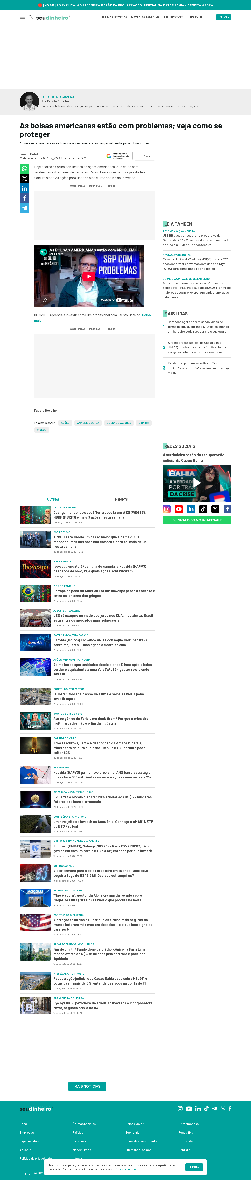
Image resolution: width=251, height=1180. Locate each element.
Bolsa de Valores (119, 423)
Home (24, 1124)
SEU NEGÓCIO (173, 17)
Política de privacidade (36, 1158)
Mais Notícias (87, 1086)
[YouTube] (189, 1108)
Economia (133, 1132)
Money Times (82, 1149)
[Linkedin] (198, 1108)
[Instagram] (180, 1108)
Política (78, 1132)
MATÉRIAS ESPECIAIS (145, 17)
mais (37, 320)
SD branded (186, 1141)
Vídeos (41, 430)
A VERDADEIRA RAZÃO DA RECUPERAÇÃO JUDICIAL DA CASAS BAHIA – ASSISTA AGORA (145, 5)
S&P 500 (144, 423)
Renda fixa (185, 1132)
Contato (184, 1149)
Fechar (194, 1167)
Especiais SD (81, 1141)
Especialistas (29, 1141)
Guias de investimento (141, 1141)
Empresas (27, 1132)
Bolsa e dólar (135, 1124)
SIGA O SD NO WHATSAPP (200, 520)
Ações (65, 423)
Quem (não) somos (138, 1149)
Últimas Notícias (114, 17)
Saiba (146, 315)
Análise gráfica (88, 423)
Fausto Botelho (30, 154)
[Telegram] (214, 1108)
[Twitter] (223, 1108)
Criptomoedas (188, 1124)
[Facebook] (230, 1108)
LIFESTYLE (194, 17)
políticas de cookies (124, 1169)
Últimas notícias (84, 1124)
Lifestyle (79, 1158)
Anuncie (25, 1149)
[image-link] (35, 515)
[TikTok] (206, 1108)
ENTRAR (223, 17)
